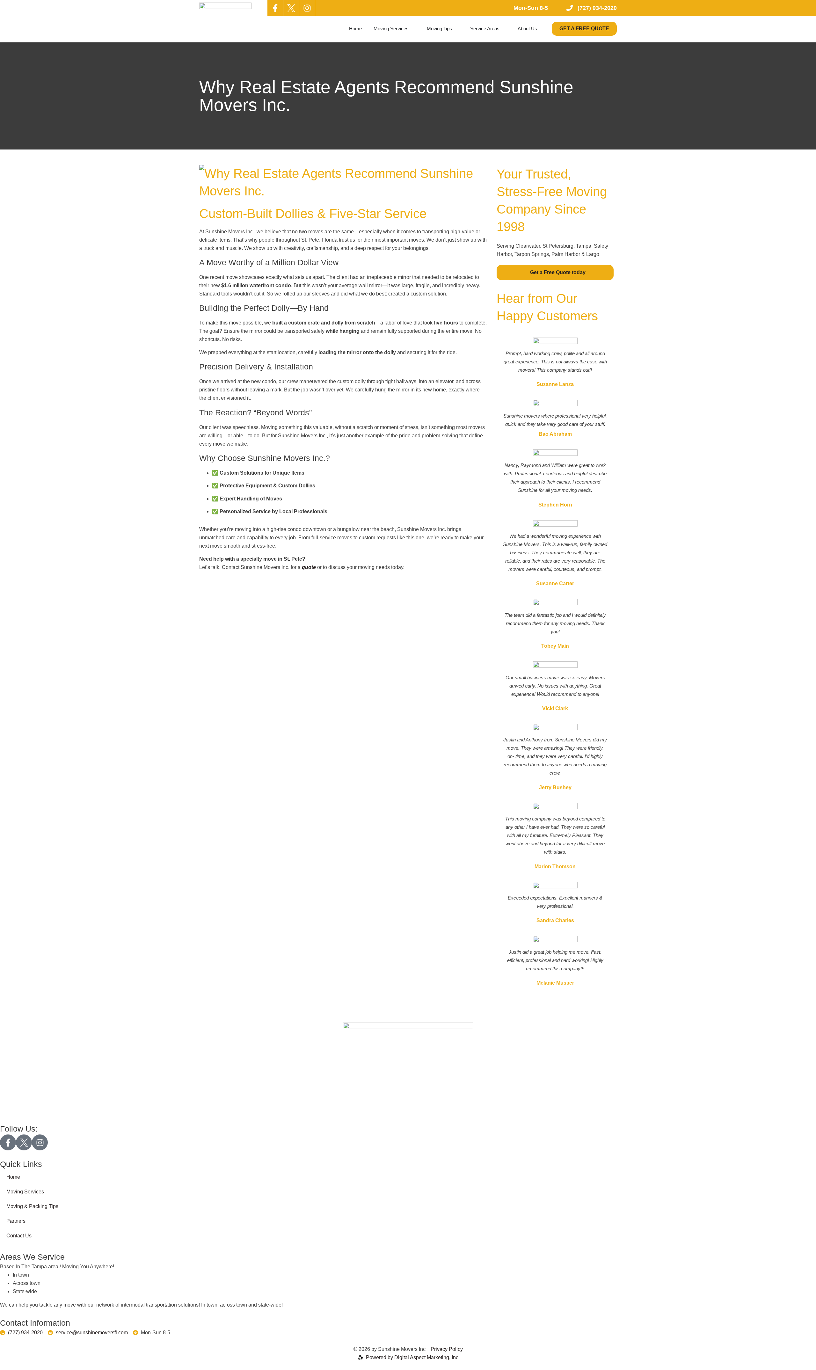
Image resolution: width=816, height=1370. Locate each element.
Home (13, 1177)
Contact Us (19, 1235)
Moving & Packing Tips (32, 1206)
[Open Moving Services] (412, 29)
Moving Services (25, 1191)
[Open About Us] (541, 29)
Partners (16, 1221)
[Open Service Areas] (503, 29)
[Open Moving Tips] (456, 29)
